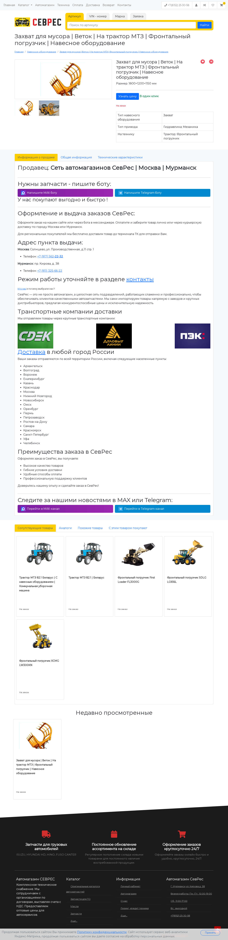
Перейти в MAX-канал (43, 508)
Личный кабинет (130, 886)
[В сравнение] (211, 61)
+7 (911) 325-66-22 (49, 270)
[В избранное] (203, 61)
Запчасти (76, 913)
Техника (63, 5)
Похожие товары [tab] (90, 528)
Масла (75, 906)
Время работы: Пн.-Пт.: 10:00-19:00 (191, 893)
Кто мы (22, 288)
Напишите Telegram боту (143, 192)
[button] (221, 5)
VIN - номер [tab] (98, 16)
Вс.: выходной (179, 908)
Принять (210, 932)
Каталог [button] (24, 5)
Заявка (138, 16)
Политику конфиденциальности (102, 932)
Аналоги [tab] (65, 528)
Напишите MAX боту (42, 192)
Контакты (124, 5)
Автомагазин (45, 5)
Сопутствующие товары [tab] (35, 528)
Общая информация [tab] (76, 157)
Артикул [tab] (74, 16)
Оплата (77, 5)
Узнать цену (127, 96)
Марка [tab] (120, 16)
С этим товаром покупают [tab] (128, 528)
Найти (204, 25)
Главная (9, 5)
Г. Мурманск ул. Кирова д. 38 (188, 886)
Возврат (109, 5)
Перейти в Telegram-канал (144, 508)
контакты (140, 279)
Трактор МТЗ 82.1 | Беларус (86, 577)
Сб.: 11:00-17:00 (179, 900)
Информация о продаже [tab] (36, 157)
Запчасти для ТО (80, 899)
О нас (124, 900)
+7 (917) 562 (50, 256)
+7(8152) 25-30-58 (178, 5)
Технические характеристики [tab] (120, 157)
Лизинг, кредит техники (135, 908)
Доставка (93, 5)
